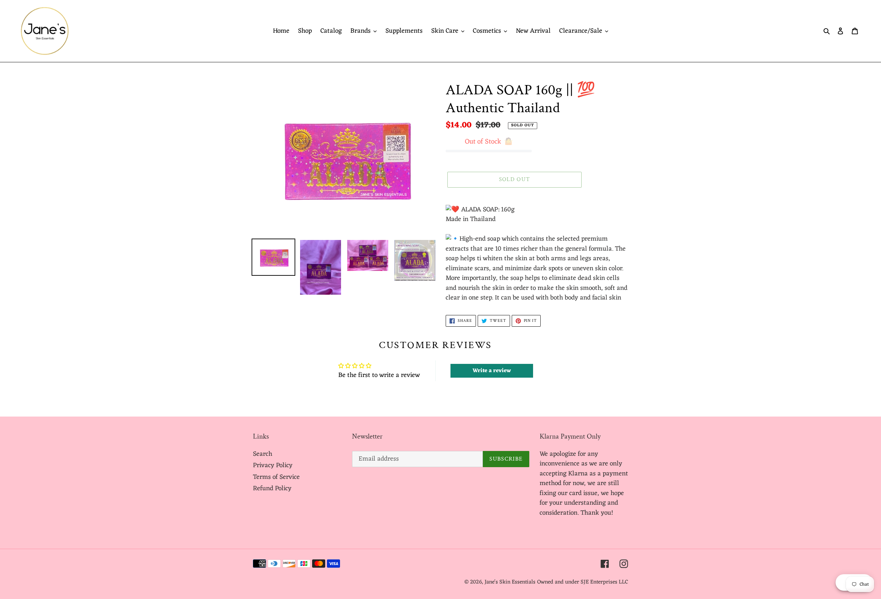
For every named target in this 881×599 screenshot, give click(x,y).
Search (262, 454)
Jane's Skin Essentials (510, 582)
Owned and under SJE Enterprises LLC (582, 582)
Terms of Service (276, 477)
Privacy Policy (273, 465)
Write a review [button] (492, 371)
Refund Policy (272, 488)
